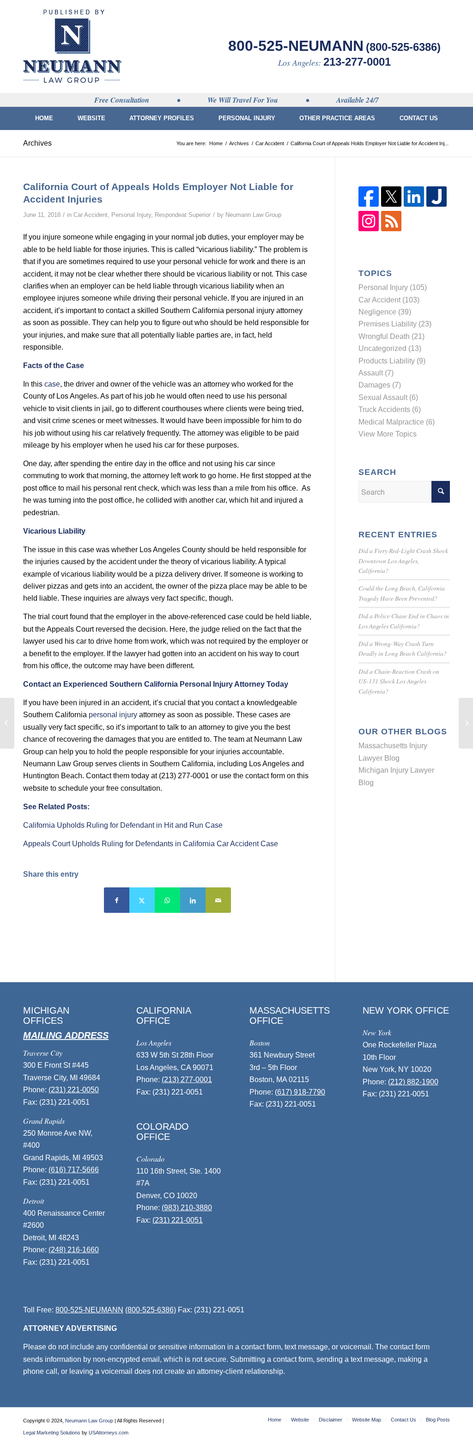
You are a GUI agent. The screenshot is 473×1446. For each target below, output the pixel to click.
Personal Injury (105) (392, 287)
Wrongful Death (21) (391, 336)
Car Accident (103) (388, 300)
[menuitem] (44, 118)
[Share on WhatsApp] (167, 900)
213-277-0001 (357, 61)
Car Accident (90, 214)
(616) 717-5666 (74, 1170)
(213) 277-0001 (187, 1079)
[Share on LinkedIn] (193, 900)
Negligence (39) (384, 312)
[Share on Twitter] (142, 900)
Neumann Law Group (253, 214)
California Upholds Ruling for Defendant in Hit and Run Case (123, 825)
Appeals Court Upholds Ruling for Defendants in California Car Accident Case (150, 844)
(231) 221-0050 (74, 1090)
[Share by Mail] (218, 900)
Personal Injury (131, 214)
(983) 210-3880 (187, 1208)
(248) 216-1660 (74, 1250)
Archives (37, 143)
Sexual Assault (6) (388, 397)
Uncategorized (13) (389, 348)
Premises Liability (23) (394, 324)
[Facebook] (368, 204)
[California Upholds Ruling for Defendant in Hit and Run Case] (7, 723)
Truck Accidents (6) (389, 409)
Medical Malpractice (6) (396, 422)
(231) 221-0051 (177, 1220)
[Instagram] (368, 229)
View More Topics (387, 434)
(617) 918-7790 (300, 1092)
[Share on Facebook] (116, 900)
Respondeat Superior (183, 214)
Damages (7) (379, 385)
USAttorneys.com (108, 1432)
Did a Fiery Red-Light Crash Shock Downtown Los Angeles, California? (403, 560)
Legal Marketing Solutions (51, 1432)
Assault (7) (376, 373)
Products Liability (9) (391, 361)
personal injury (113, 715)
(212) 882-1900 (413, 1082)
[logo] (72, 46)
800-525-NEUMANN (296, 45)
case (52, 384)
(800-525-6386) (403, 47)
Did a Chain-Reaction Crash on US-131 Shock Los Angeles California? (398, 681)
